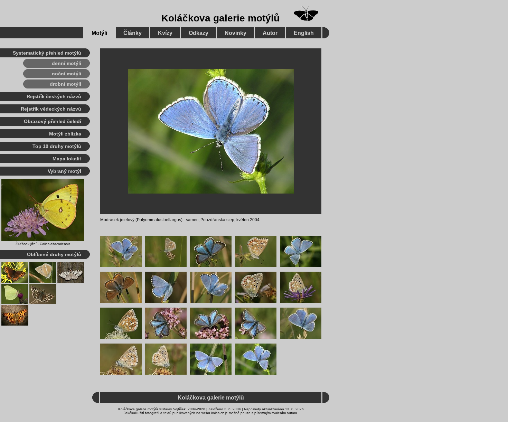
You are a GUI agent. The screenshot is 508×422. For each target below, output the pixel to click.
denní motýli (66, 63)
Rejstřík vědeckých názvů (51, 109)
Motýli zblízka (65, 134)
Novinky (235, 33)
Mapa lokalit (67, 158)
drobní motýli (65, 84)
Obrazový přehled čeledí (52, 121)
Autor (270, 33)
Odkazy (198, 33)
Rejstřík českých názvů (54, 96)
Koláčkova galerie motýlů (220, 18)
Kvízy (165, 33)
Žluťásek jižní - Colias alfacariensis (43, 244)
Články (132, 33)
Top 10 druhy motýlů (56, 146)
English (304, 33)
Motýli (99, 33)
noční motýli (66, 73)
